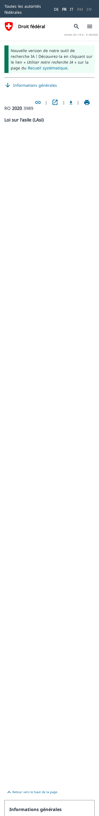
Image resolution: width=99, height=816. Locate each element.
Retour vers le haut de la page (31, 792)
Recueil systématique (47, 68)
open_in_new (55, 102)
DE (56, 9)
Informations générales (30, 85)
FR (64, 9)
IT (71, 9)
